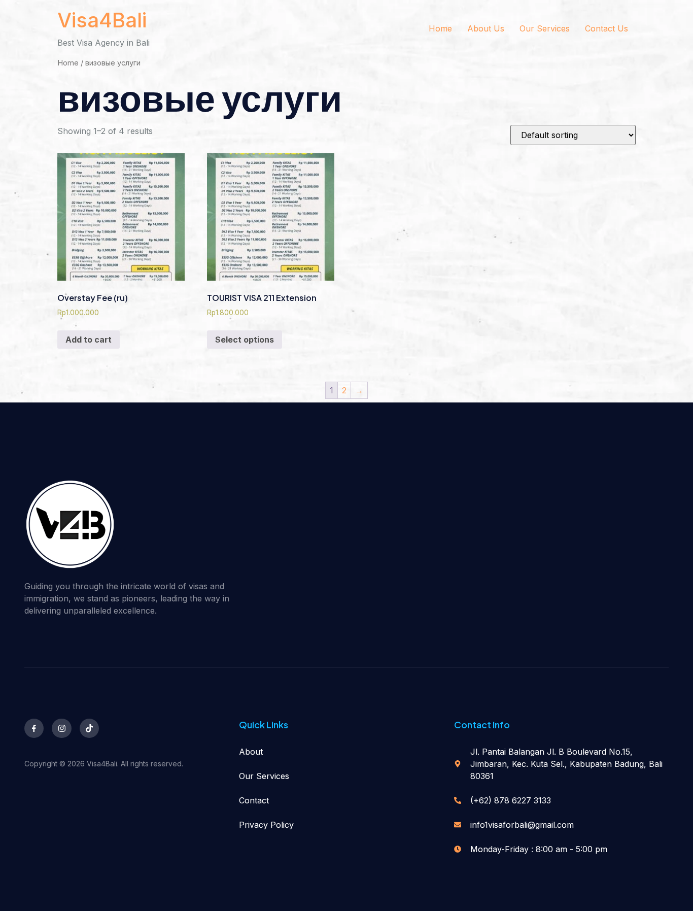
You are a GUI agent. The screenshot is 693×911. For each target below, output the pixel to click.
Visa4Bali (102, 20)
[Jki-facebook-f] (34, 728)
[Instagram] (61, 728)
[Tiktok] (89, 728)
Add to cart (88, 339)
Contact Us (606, 28)
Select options (244, 339)
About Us (485, 28)
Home (440, 28)
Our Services (544, 28)
